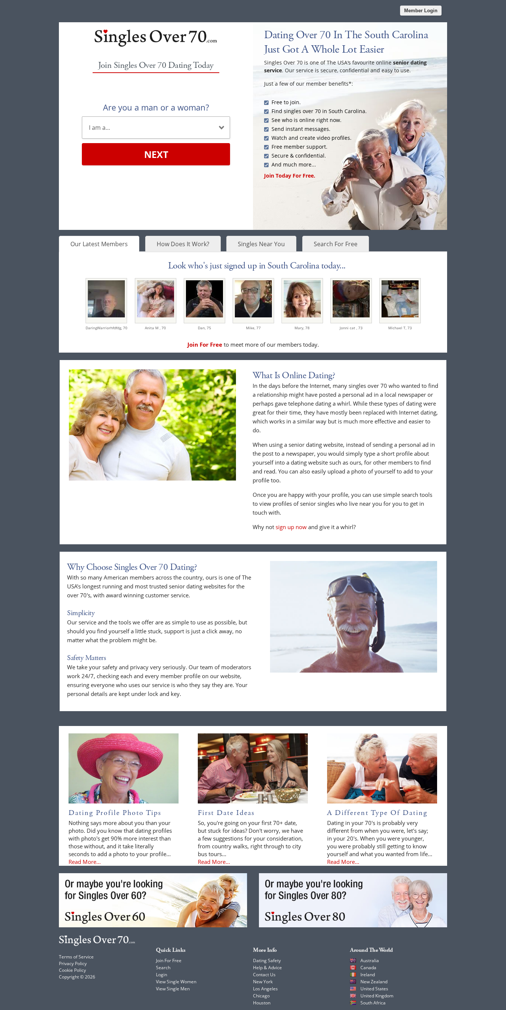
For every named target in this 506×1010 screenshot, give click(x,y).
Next (156, 154)
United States (374, 989)
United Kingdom (376, 996)
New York (263, 981)
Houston (261, 1003)
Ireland (367, 974)
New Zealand (373, 981)
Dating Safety (267, 960)
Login (161, 974)
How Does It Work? (183, 244)
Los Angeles (265, 989)
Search (163, 967)
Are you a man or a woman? (156, 107)
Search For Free (335, 244)
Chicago (261, 996)
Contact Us (264, 974)
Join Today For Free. (289, 175)
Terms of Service (76, 957)
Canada (368, 967)
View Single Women (176, 981)
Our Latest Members (99, 244)
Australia (369, 960)
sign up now (291, 527)
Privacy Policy (73, 963)
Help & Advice (267, 967)
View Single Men (173, 989)
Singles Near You (261, 244)
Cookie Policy (72, 970)
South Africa (373, 1003)
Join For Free (169, 960)
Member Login (420, 10)
